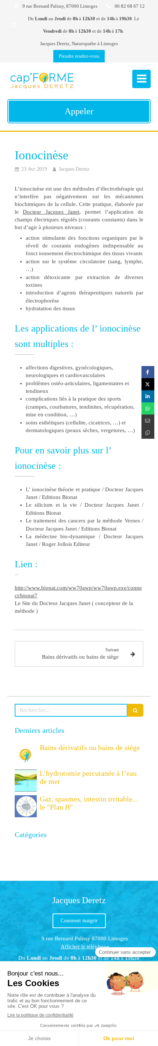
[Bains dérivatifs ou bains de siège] (26, 755)
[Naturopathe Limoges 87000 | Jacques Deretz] (42, 81)
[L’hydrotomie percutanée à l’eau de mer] (26, 781)
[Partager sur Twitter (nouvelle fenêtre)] (147, 384)
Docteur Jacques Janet (51, 212)
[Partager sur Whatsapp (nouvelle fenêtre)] (147, 408)
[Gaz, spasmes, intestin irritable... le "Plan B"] (26, 806)
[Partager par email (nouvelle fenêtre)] (147, 421)
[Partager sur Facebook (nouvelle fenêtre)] (147, 372)
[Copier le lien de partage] (147, 433)
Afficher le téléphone (85, 946)
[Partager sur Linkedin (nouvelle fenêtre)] (147, 396)
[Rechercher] (135, 710)
